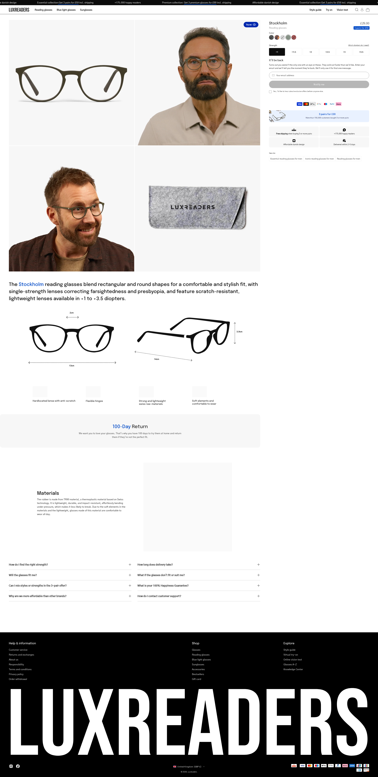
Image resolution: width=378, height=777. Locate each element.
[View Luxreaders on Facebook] (18, 766)
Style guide (289, 649)
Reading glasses (201, 654)
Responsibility (16, 664)
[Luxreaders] (19, 10)
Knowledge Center (293, 669)
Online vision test (293, 659)
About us (13, 659)
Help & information (22, 643)
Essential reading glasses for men (286, 158)
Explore (289, 643)
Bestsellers (198, 674)
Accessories (198, 669)
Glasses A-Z (290, 664)
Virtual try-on (291, 654)
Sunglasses (198, 664)
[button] (357, 9)
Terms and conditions (20, 669)
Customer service (18, 649)
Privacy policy (16, 674)
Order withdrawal (18, 679)
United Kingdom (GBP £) (189, 766)
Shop (195, 643)
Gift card (196, 679)
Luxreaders (192, 771)
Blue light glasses (201, 659)
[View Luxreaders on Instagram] (11, 766)
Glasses (196, 649)
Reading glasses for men (348, 158)
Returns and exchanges (21, 654)
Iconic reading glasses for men (319, 158)
